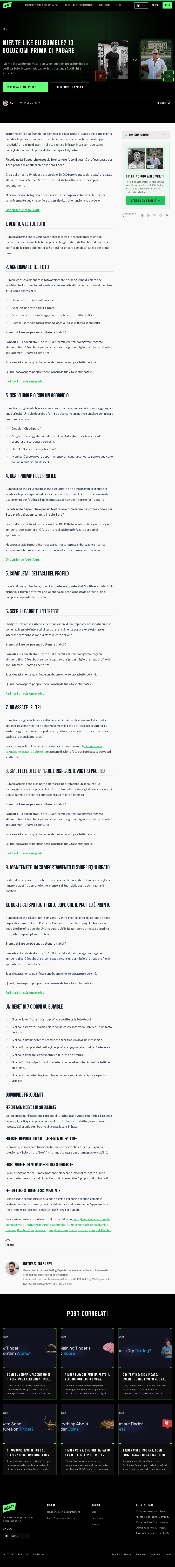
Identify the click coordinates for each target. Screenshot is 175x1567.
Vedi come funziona (69, 87)
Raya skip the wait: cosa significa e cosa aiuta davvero (153, 1533)
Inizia (167, 5)
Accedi (155, 5)
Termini (116, 1554)
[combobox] (16, 1536)
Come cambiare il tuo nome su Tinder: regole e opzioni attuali (152, 1522)
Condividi (161, 103)
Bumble (10, 1245)
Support (96, 1524)
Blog (118, 5)
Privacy (127, 1554)
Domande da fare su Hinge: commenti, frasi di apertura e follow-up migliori (151, 1527)
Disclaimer (155, 1554)
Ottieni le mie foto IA (143, 200)
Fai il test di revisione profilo (24, 381)
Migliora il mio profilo (22, 87)
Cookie (168, 1554)
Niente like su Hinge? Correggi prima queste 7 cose (152, 1516)
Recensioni (104, 5)
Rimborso (141, 1554)
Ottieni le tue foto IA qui (22, 210)
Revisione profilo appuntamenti (42, 5)
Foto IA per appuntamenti (79, 5)
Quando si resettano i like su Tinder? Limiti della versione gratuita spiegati (151, 1511)
